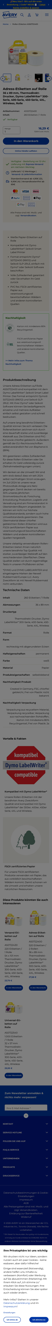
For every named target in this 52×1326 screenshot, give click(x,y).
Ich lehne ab (12, 1320)
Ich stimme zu (38, 1320)
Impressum (10, 1306)
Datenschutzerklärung (16, 1303)
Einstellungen (9, 1312)
